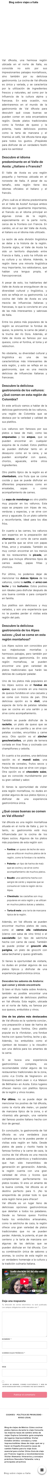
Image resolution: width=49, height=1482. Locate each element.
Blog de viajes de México (17, 1427)
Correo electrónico (13, 1353)
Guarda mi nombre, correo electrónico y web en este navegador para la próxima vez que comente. (25, 1385)
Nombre (7, 1339)
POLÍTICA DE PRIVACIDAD (29, 1415)
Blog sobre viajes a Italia (23, 2)
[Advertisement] (24, 30)
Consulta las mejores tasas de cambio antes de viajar (24, 1432)
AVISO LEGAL (24, 1417)
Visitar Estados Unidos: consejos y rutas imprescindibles (21, 1440)
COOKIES (10, 1415)
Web (4, 1367)
